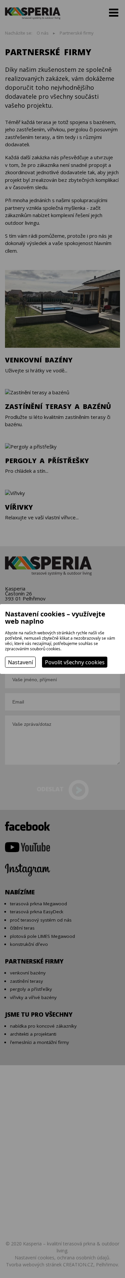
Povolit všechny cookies (75, 662)
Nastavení (20, 662)
